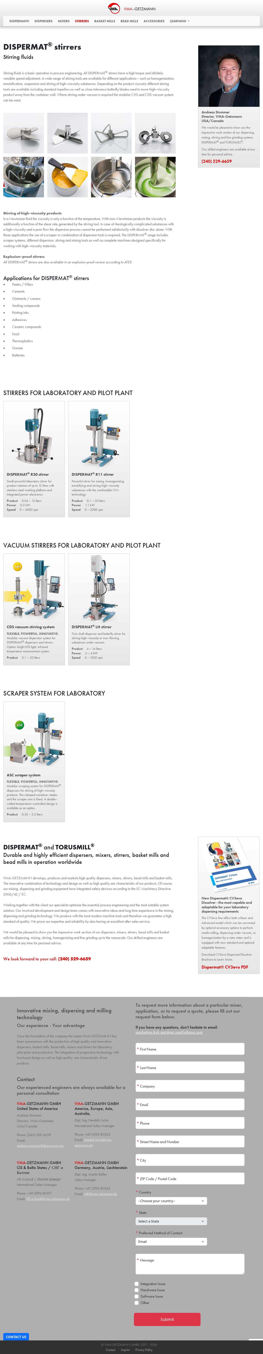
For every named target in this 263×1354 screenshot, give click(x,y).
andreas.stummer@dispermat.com (40, 1145)
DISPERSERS (44, 21)
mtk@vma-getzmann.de (100, 1194)
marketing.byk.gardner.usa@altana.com (169, 1032)
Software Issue (152, 1296)
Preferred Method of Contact (159, 1232)
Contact (110, 1350)
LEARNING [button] (178, 21)
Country (143, 1192)
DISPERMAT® (19, 21)
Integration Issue (153, 1283)
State (141, 1212)
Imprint (125, 1350)
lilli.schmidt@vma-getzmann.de (48, 1199)
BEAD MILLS (129, 21)
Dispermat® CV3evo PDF (225, 967)
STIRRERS (82, 21)
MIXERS (64, 21)
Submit (167, 1319)
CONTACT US (16, 1337)
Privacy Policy (143, 1350)
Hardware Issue (153, 1289)
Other (145, 1302)
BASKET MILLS (104, 21)
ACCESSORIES (154, 21)
